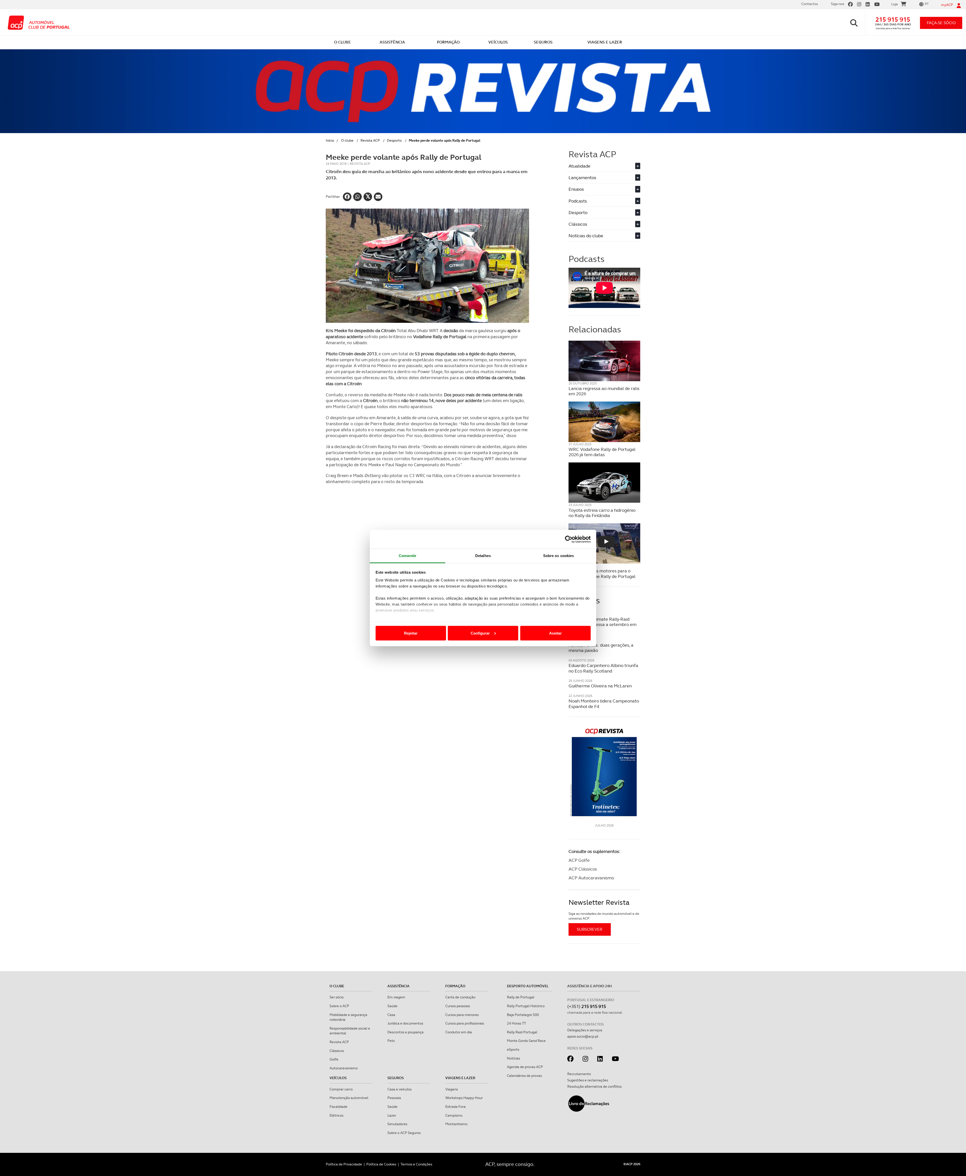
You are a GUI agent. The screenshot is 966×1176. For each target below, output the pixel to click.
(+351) (586, 1006)
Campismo (453, 1115)
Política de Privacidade (344, 1164)
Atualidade (604, 166)
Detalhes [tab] (483, 556)
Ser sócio (337, 997)
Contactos (809, 4)
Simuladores (397, 1124)
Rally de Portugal (520, 997)
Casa (391, 1014)
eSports (513, 1049)
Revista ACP (370, 140)
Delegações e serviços (584, 1030)
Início (330, 140)
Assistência (398, 986)
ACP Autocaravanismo (591, 878)
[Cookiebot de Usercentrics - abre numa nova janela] (569, 539)
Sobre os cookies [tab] (558, 556)
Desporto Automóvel (528, 986)
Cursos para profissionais (464, 1023)
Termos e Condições (416, 1164)
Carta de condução (460, 997)
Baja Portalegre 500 (523, 1014)
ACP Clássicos (583, 869)
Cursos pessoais (457, 1006)
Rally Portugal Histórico (526, 1006)
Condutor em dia (458, 1032)
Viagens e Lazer (460, 1078)
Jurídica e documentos (405, 1023)
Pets (391, 1040)
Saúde (392, 1006)
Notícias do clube (604, 236)
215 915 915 (892, 19)
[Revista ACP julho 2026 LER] (604, 772)
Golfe (334, 1059)
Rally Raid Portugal (522, 1032)
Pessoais (394, 1097)
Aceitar (555, 633)
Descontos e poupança (405, 1032)
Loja (894, 4)
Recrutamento (579, 1074)
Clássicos (604, 224)
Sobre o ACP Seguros (404, 1132)
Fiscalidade (338, 1106)
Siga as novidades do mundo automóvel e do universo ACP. (604, 916)
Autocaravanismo (344, 1068)
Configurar (480, 633)
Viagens (451, 1089)
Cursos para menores (462, 1014)
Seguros (395, 1078)
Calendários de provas (524, 1075)
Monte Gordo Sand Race (526, 1040)
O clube (347, 140)
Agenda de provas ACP (525, 1067)
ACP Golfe (579, 860)
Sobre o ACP (339, 1006)
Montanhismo (456, 1124)
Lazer (391, 1115)
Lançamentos (604, 177)
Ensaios (604, 189)
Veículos (338, 1078)
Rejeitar (411, 633)
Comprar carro (341, 1089)
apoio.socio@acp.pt (582, 1036)
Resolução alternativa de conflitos (594, 1086)
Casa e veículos (399, 1089)
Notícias (513, 1058)
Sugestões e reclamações (587, 1080)
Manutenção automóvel (349, 1097)
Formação (455, 986)
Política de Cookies (381, 1164)
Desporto (394, 140)
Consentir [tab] (407, 556)
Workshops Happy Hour (464, 1097)
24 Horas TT (516, 1023)
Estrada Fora (455, 1106)
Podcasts (604, 201)
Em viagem (396, 997)
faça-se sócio (941, 22)
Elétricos (336, 1115)
